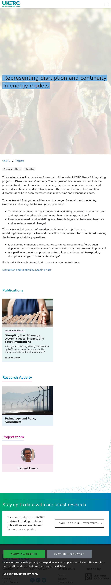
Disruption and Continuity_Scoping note (26, 270)
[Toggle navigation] (107, 4)
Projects (19, 160)
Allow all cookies (24, 554)
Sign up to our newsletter (78, 523)
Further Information (69, 554)
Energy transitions (12, 169)
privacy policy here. (25, 573)
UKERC (6, 160)
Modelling (29, 169)
